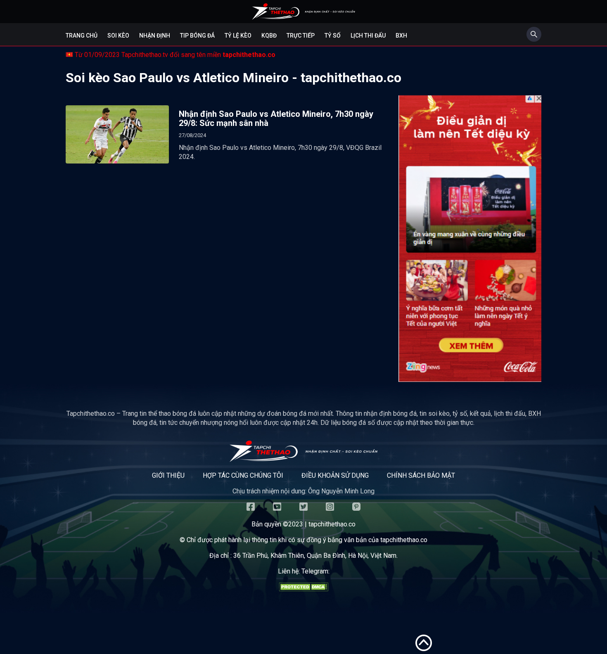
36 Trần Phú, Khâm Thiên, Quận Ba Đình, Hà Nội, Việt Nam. (315, 555)
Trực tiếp (301, 35)
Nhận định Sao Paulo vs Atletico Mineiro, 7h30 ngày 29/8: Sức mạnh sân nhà (276, 118)
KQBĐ (269, 35)
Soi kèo (118, 35)
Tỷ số (333, 35)
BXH (401, 35)
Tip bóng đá (197, 35)
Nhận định (154, 35)
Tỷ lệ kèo (238, 35)
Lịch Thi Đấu (368, 35)
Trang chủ (81, 35)
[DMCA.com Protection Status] (303, 589)
